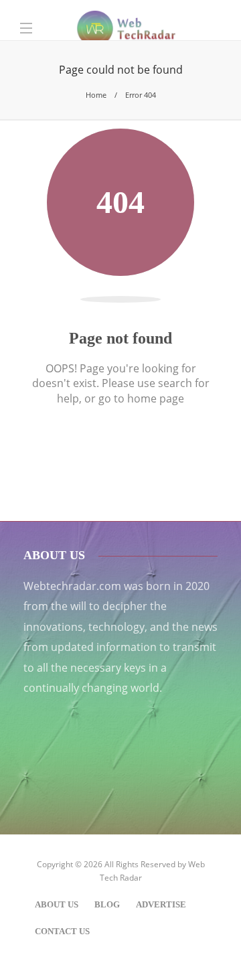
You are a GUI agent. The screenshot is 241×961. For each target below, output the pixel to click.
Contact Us (62, 931)
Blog (107, 904)
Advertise (161, 904)
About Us (56, 904)
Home (96, 95)
